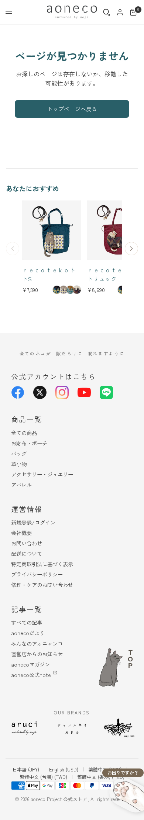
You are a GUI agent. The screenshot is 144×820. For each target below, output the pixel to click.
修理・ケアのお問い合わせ (42, 584)
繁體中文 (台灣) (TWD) (43, 776)
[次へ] (131, 248)
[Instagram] (62, 392)
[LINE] (106, 392)
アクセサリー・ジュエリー (42, 474)
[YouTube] (84, 392)
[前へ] (12, 248)
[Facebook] (17, 392)
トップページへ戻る (72, 109)
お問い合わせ (26, 543)
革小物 (19, 464)
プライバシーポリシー (37, 574)
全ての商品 (24, 432)
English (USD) (63, 769)
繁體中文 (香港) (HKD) (100, 776)
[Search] (107, 12)
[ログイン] (120, 12)
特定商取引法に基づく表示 (42, 564)
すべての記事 (26, 622)
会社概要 (21, 533)
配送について (26, 553)
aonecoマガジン (30, 664)
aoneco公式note (31, 674)
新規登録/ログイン (33, 522)
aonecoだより (28, 633)
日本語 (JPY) (25, 769)
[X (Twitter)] (40, 392)
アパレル (21, 484)
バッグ (19, 453)
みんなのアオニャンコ (37, 643)
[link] (56, 289)
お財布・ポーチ (29, 443)
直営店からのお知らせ (37, 654)
